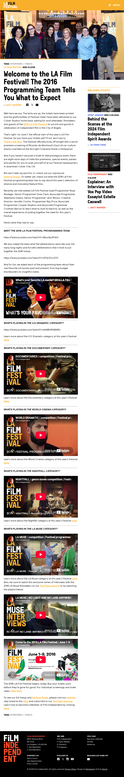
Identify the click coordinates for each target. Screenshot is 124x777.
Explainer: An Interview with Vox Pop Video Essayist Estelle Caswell (101, 192)
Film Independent (97, 174)
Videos (28, 64)
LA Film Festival (13, 67)
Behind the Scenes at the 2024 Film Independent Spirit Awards (100, 129)
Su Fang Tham (98, 145)
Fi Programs (62, 747)
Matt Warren (14, 105)
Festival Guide (40, 697)
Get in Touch (32, 758)
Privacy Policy (70, 769)
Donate (90, 742)
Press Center (32, 764)
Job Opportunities (34, 761)
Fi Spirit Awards (63, 742)
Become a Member (95, 739)
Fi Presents (61, 744)
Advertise (91, 744)
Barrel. (105, 769)
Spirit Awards (96, 115)
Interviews (16, 64)
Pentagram (90, 769)
